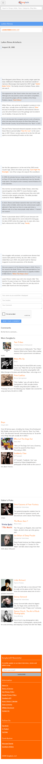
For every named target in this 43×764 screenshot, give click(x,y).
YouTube (5, 732)
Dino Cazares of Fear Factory (26, 504)
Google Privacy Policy (9, 695)
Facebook (5, 726)
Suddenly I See (20, 453)
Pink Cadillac (19, 375)
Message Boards (7, 743)
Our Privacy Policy (8, 692)
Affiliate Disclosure (8, 708)
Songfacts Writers (8, 747)
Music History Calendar (9, 701)
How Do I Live (26, 131)
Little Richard (19, 580)
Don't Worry (17, 100)
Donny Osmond (20, 597)
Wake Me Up (19, 359)
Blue (36, 107)
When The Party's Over (20, 274)
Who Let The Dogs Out (23, 439)
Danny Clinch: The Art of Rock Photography (26, 612)
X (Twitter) (5, 729)
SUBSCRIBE (22, 674)
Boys (3, 422)
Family (27, 223)
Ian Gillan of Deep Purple (24, 535)
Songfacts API (6, 698)
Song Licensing (7, 704)
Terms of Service (7, 688)
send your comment (11, 321)
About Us (5, 685)
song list (11, 30)
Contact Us (5, 711)
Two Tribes (18, 342)
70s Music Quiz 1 (21, 521)
